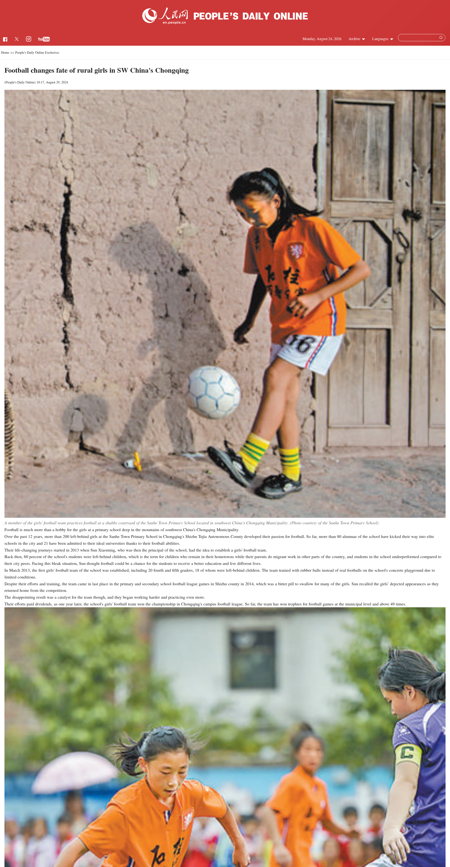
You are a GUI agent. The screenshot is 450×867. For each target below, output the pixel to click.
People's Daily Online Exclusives (37, 52)
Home (5, 52)
